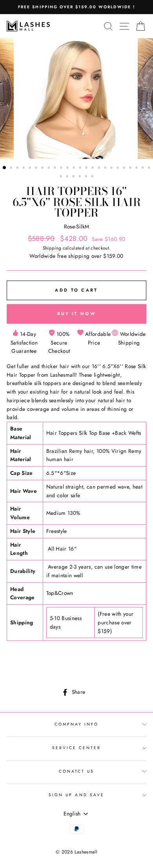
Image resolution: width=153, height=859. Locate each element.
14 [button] (87, 168)
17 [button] (106, 168)
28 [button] (80, 177)
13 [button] (81, 168)
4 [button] (24, 168)
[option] (76, 7)
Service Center (76, 748)
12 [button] (74, 168)
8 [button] (49, 168)
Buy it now (76, 313)
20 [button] (125, 168)
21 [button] (131, 168)
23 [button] (144, 168)
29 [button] (87, 177)
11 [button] (68, 168)
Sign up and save (76, 795)
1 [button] (5, 168)
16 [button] (100, 168)
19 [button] (118, 168)
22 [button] (137, 168)
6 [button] (37, 168)
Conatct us (77, 771)
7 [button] (43, 168)
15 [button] (93, 168)
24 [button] (150, 168)
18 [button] (112, 168)
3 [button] (18, 168)
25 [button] (62, 177)
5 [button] (31, 168)
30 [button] (93, 177)
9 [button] (56, 168)
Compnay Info (77, 724)
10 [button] (62, 168)
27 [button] (74, 177)
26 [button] (68, 177)
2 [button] (12, 168)
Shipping (52, 248)
